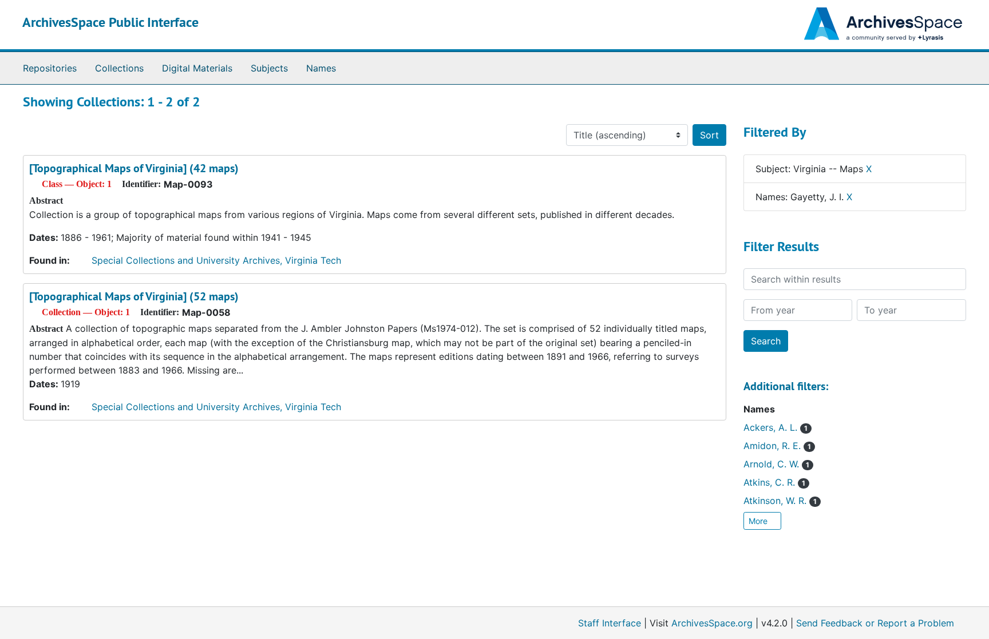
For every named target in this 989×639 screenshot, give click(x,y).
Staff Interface (609, 623)
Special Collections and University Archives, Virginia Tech (216, 260)
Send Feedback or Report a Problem (875, 623)
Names (321, 68)
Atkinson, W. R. (780, 500)
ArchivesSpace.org (712, 623)
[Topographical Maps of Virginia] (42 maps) (134, 168)
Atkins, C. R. (774, 482)
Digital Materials (197, 68)
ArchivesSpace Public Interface (110, 22)
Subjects (269, 68)
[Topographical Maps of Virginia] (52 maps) (134, 296)
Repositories (50, 68)
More (759, 521)
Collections (119, 68)
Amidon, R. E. (777, 445)
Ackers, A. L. (775, 427)
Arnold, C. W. (776, 464)
